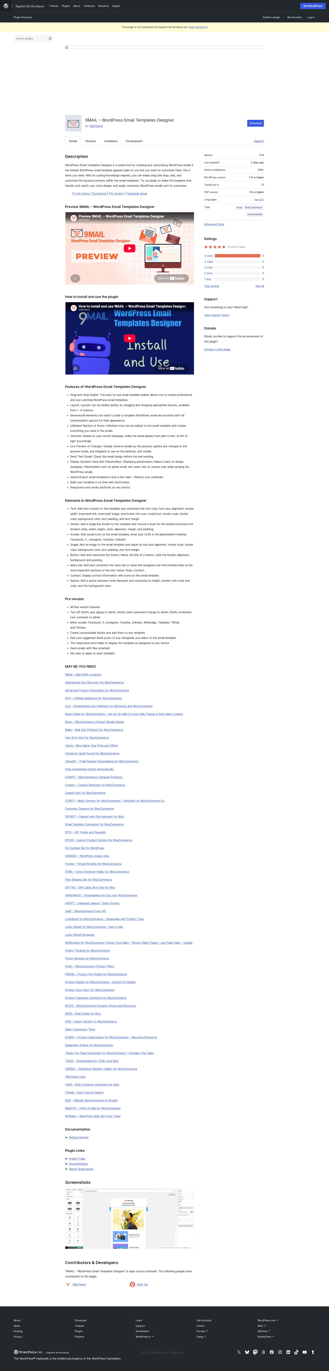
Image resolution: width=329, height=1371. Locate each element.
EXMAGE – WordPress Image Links (87, 856)
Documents (99, 193)
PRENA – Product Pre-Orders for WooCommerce (96, 974)
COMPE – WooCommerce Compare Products (93, 777)
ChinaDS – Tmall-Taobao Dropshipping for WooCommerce (101, 761)
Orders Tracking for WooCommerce (87, 950)
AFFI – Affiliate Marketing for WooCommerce (93, 698)
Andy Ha (142, 1284)
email (239, 207)
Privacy (18, 1336)
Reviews (90, 141)
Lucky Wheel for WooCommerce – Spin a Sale (94, 927)
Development (134, 141)
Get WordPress (312, 5)
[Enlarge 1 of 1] (189, 1193)
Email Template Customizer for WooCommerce (94, 824)
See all (260, 286)
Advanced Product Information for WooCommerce (97, 690)
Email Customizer (254, 207)
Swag (201, 1336)
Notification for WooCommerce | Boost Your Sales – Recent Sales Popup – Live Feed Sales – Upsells (128, 942)
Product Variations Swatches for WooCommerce (95, 998)
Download (255, 123)
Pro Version (116, 193)
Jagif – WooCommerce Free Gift (85, 911)
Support (259, 141)
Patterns (79, 1336)
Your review (211, 286)
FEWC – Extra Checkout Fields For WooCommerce (97, 871)
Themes (79, 1325)
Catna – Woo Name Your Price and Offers (91, 745)
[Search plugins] (50, 38)
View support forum (216, 315)
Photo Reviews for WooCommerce (87, 958)
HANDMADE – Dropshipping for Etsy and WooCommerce (101, 895)
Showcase (81, 1320)
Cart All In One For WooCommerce (87, 737)
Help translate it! (198, 27)
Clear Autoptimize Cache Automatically (89, 769)
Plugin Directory (23, 17)
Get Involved (204, 1320)
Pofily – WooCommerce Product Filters (89, 966)
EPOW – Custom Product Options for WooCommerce (98, 840)
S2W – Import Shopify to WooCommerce (91, 1021)
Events (200, 1325)
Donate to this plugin (217, 349)
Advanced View (214, 224)
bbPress (264, 1331)
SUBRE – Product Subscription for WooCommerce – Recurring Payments (111, 1037)
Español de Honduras (57, 1352)
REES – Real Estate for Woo (83, 1013)
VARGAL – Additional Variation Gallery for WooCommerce (101, 1069)
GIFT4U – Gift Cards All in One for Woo (90, 887)
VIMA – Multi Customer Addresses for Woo (92, 1084)
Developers (142, 1331)
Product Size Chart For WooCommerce (89, 990)
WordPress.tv (145, 1336)
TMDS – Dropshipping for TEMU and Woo (92, 1061)
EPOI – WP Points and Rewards (85, 832)
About (17, 1320)
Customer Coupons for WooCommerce (89, 808)
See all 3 (259, 199)
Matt (262, 1325)
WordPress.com (268, 1320)
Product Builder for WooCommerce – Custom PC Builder (100, 982)
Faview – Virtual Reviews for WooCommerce (93, 863)
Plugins (79, 1331)
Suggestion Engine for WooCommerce (89, 1045)
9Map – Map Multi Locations (83, 674)
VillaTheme (96, 126)
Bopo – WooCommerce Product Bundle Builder (94, 722)
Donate (202, 1331)
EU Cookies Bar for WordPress (84, 848)
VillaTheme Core (75, 1076)
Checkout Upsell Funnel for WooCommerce (92, 753)
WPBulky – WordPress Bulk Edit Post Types (93, 1116)
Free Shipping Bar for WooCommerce (88, 879)
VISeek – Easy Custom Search (84, 1092)
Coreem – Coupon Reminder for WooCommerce (95, 785)
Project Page (77, 1158)
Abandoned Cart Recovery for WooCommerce (94, 682)
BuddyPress (266, 1336)
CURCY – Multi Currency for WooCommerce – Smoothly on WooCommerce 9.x (115, 800)
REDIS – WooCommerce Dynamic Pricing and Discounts (100, 1005)
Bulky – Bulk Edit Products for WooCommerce (94, 729)
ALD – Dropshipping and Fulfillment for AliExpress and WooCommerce (109, 706)
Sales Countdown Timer (80, 1029)
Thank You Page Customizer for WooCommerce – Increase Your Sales (109, 1053)
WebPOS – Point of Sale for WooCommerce (93, 1108)
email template (255, 214)
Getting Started (78, 1137)
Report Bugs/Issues (81, 1169)
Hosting (18, 1331)
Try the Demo (80, 193)
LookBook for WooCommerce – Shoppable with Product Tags (104, 919)
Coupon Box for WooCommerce (85, 793)
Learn (139, 1320)
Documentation (78, 1163)
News (17, 1325)
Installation (111, 141)
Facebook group (136, 193)
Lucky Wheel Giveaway (80, 934)
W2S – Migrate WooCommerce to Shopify (91, 1100)
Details (73, 141)
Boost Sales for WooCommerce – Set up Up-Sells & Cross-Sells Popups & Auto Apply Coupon (124, 714)
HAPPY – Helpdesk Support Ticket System (92, 903)
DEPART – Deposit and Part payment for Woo (94, 816)
